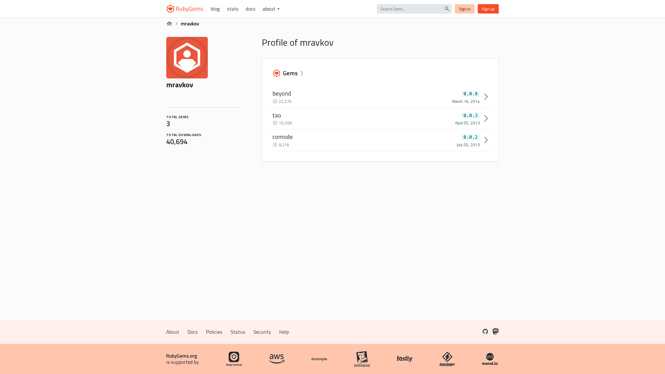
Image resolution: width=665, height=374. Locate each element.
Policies (214, 332)
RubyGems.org (181, 355)
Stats (232, 8)
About (172, 332)
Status (238, 332)
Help (284, 332)
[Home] (169, 23)
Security (262, 332)
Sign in (464, 9)
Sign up (488, 9)
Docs (250, 8)
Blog (215, 8)
